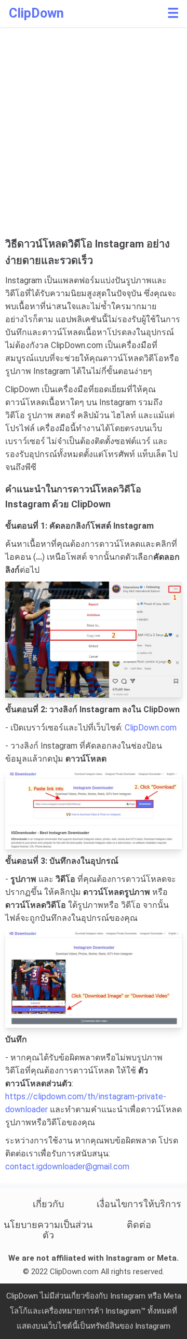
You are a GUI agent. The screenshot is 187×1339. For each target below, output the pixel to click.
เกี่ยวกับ (48, 1203)
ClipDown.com (151, 728)
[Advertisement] (93, 137)
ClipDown (36, 13)
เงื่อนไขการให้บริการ (139, 1203)
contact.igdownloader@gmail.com (67, 1166)
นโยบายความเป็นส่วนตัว (48, 1229)
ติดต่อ (139, 1224)
